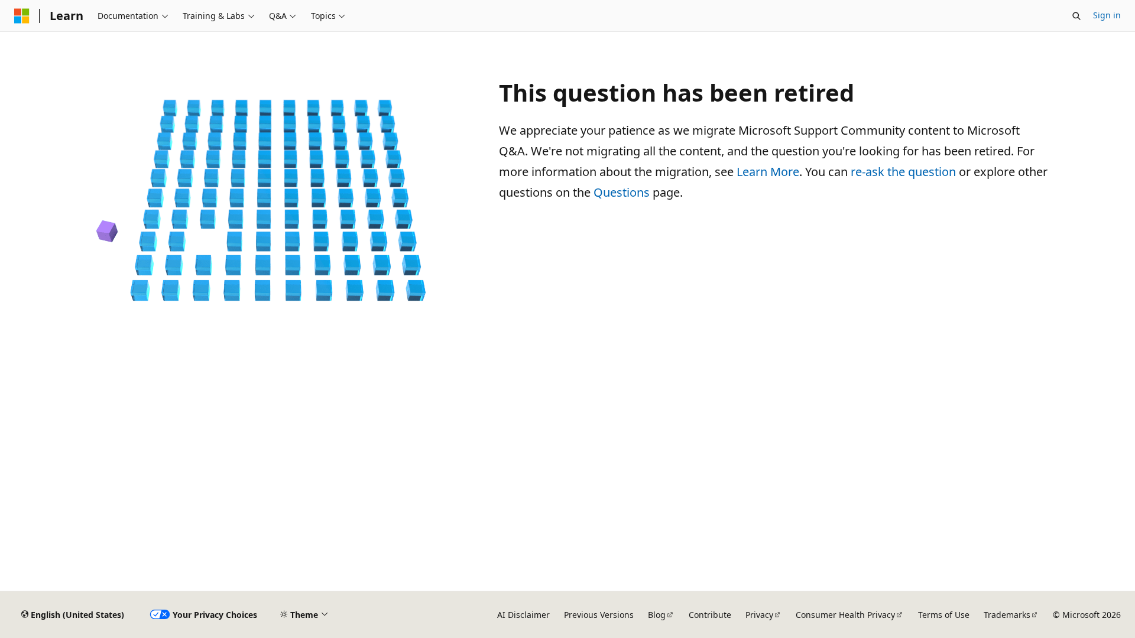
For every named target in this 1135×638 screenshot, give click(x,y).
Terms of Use (943, 614)
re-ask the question (903, 172)
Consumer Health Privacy (845, 614)
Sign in (1107, 15)
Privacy (759, 614)
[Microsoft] (22, 16)
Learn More (768, 172)
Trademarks (1007, 614)
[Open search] (1076, 16)
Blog (657, 614)
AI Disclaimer (523, 614)
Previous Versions (599, 614)
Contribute (710, 614)
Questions (622, 192)
